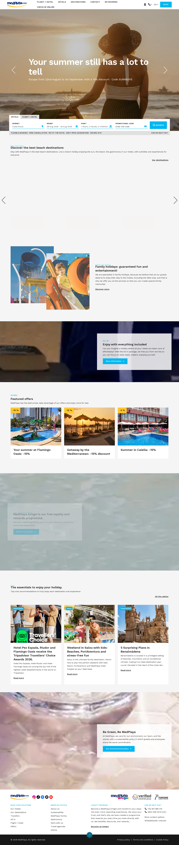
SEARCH (160, 125)
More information (113, 361)
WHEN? (50, 123)
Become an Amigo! (24, 532)
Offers (13, 826)
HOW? (83, 123)
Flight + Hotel (29, 117)
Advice (54, 830)
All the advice (161, 596)
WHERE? (15, 123)
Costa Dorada (76, 216)
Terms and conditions (143, 840)
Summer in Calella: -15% (138, 450)
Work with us (57, 823)
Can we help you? (159, 133)
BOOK (166, 4)
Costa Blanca (131, 216)
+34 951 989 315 (154, 809)
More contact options (154, 817)
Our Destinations (18, 812)
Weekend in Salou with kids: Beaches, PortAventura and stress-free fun (87, 651)
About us (55, 809)
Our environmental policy (117, 749)
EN (155, 4)
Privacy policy (123, 840)
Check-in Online (45, 7)
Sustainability (57, 812)
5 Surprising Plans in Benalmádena (135, 649)
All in (13, 819)
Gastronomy (56, 819)
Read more (19, 678)
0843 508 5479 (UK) (156, 812)
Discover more (102, 289)
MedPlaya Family (59, 816)
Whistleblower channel (155, 820)
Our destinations (160, 160)
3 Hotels (18, 220)
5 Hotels (128, 220)
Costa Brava (20, 216)
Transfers (15, 816)
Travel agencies (58, 826)
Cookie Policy (162, 840)
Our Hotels (16, 809)
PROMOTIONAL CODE (125, 123)
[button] (150, 4)
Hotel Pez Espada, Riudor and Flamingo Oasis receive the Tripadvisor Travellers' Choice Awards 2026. (34, 653)
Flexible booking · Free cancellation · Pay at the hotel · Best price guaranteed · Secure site (56, 133)
